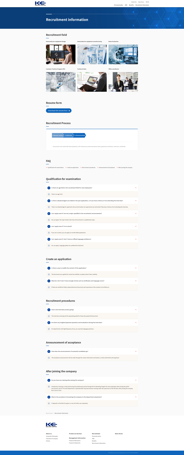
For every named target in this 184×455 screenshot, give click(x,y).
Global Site (134, 2)
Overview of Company (52, 438)
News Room (141, 2)
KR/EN (147, 2)
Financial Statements (74, 443)
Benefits (131, 5)
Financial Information (74, 440)
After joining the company (125, 167)
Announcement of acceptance (107, 167)
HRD (126, 5)
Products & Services (75, 434)
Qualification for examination (56, 167)
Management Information (77, 438)
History (48, 441)
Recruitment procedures (88, 167)
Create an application (73, 167)
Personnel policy (118, 5)
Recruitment (96, 434)
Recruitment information (142, 5)
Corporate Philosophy (52, 436)
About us (49, 434)
